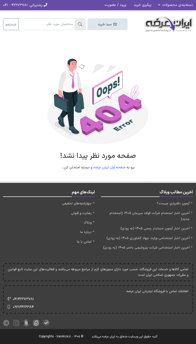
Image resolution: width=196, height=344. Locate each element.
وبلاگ (88, 222)
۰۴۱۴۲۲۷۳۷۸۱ (23, 299)
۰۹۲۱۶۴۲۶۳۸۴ (23, 307)
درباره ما (86, 232)
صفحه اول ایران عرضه (109, 167)
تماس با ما (84, 241)
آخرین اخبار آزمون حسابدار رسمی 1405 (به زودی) (155, 228)
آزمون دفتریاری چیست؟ (173, 203)
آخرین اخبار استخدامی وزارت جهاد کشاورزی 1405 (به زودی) (148, 238)
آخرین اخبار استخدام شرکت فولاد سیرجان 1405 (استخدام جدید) (149, 216)
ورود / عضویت (115, 5)
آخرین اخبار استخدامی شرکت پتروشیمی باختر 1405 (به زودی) (146, 247)
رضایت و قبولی (81, 213)
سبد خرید (105, 24)
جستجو (10, 24)
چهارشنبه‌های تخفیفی (77, 203)
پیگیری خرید (143, 5)
